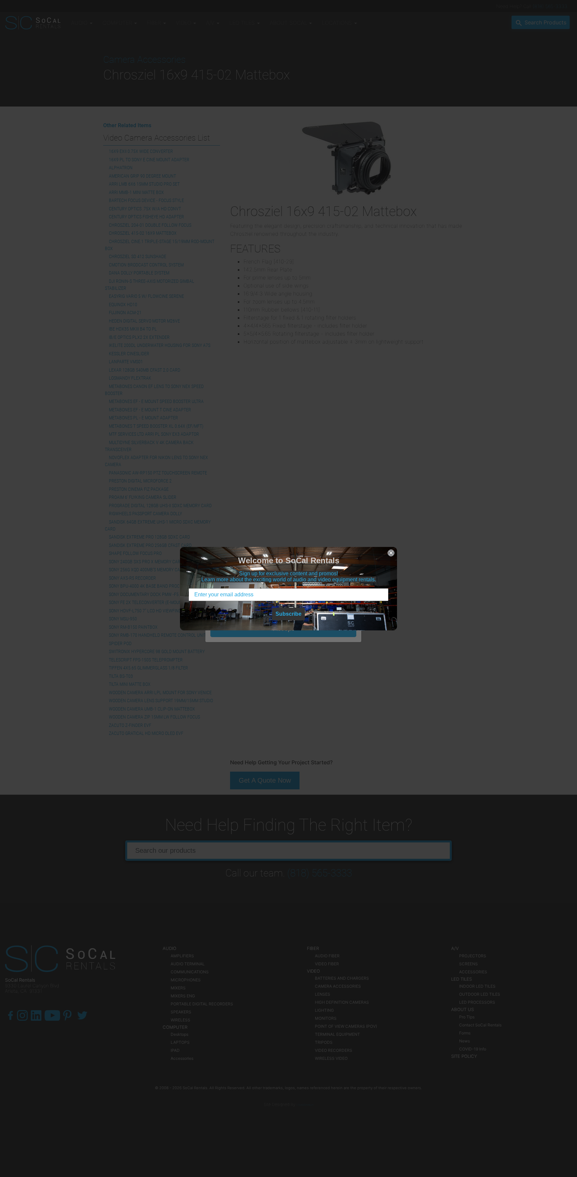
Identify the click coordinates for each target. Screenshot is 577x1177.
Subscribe (288, 614)
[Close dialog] (391, 553)
